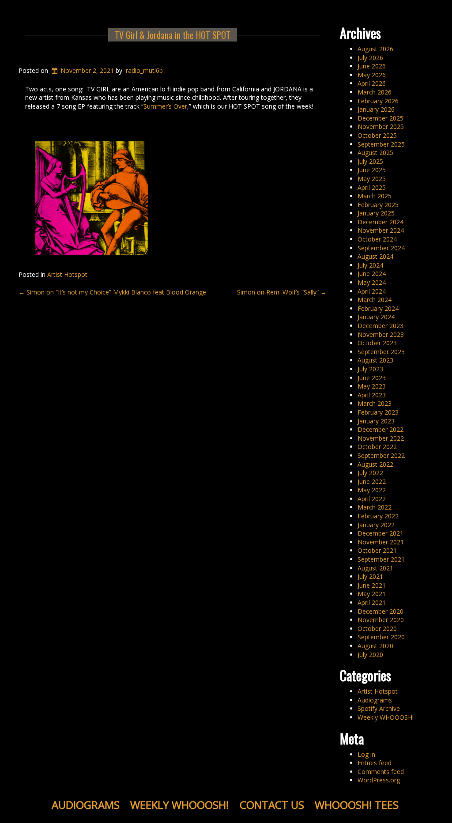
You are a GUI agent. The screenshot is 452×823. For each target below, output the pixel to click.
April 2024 (372, 291)
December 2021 (380, 533)
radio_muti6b (144, 70)
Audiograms (375, 700)
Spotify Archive (379, 708)
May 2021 (372, 593)
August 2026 (375, 49)
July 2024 (370, 265)
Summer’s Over (165, 106)
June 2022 (372, 481)
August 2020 (375, 646)
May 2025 (372, 178)
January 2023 (376, 421)
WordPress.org (379, 780)
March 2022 (375, 507)
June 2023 (372, 378)
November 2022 (381, 438)
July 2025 (370, 161)
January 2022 (376, 525)
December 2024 (380, 222)
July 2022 (370, 472)
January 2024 (376, 317)
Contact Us (272, 804)
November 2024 (381, 230)
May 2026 (372, 75)
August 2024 (375, 256)
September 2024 (381, 248)
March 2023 (375, 403)
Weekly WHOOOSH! (386, 717)
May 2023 (372, 386)
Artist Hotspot (67, 274)
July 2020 (370, 654)
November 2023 (381, 334)
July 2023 (370, 369)
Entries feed (375, 763)
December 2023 (380, 325)
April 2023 (372, 395)
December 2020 (380, 611)
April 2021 (372, 602)
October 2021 (377, 550)
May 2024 (372, 282)
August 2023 (375, 360)
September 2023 (381, 351)
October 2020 (377, 628)
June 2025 (372, 170)
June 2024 (372, 273)
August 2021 (375, 568)
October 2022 (377, 446)
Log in (366, 754)
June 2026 (372, 66)
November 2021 (381, 542)
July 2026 (370, 57)
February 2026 (378, 101)
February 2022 (378, 516)
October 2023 (377, 343)
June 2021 (372, 585)
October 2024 (377, 239)
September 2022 (381, 455)
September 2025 (381, 144)
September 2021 (381, 559)
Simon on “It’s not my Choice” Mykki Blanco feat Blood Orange (112, 292)
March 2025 (375, 196)
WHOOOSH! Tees (357, 804)
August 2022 (375, 464)
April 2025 (372, 187)
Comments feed (381, 771)
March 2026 (375, 92)
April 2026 (372, 83)
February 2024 (378, 308)
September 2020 (381, 637)
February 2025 (378, 204)
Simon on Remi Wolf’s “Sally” (282, 292)
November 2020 (381, 619)
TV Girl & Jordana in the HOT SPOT (172, 35)
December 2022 (380, 429)
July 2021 (370, 576)
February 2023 (378, 412)
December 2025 (380, 118)
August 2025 (375, 152)
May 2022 (372, 490)
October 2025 (377, 135)
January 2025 (376, 213)
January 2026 (376, 109)
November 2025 (381, 126)
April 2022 (372, 499)
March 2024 (375, 299)
